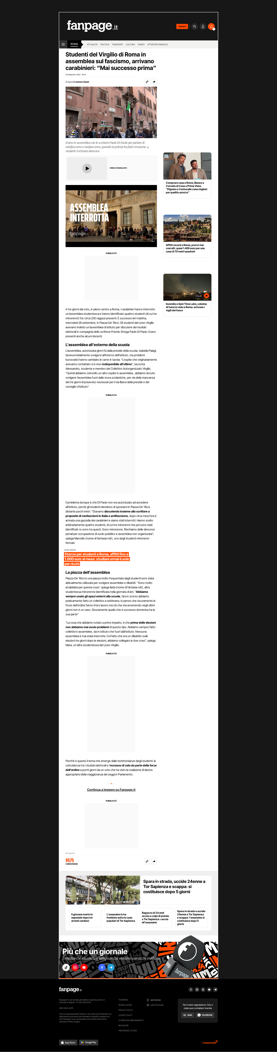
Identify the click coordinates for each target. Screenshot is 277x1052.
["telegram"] (111, 967)
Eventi (141, 44)
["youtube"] (84, 967)
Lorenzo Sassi (81, 81)
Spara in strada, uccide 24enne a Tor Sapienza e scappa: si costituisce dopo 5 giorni (174, 886)
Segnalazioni (125, 1005)
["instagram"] (75, 967)
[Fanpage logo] (88, 26)
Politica (104, 44)
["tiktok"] (66, 967)
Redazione (123, 1025)
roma (74, 44)
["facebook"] (102, 967)
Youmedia (123, 1000)
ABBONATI (182, 26)
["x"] (93, 967)
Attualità (92, 44)
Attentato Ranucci (157, 44)
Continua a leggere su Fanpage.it (111, 790)
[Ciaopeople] (210, 1043)
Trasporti (117, 44)
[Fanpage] (70, 989)
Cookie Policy (125, 1015)
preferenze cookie (127, 1030)
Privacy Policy (125, 1010)
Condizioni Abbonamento (131, 1020)
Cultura (130, 44)
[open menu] (63, 44)
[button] (154, 82)
